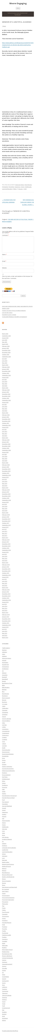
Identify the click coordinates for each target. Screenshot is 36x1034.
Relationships (5, 952)
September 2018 (6, 500)
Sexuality (4, 968)
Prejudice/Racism (6, 922)
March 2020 (5, 463)
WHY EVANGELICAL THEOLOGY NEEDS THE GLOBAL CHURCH (27, 202)
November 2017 (6, 521)
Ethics (3, 781)
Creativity (4, 739)
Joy (3, 841)
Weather (4, 1012)
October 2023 (5, 373)
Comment (5, 235)
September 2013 (6, 625)
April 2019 (4, 485)
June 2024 (4, 361)
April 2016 (4, 560)
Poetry (4, 908)
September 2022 (6, 400)
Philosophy (5, 904)
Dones (4, 760)
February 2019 (6, 490)
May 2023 (4, 383)
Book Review (28, 185)
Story (3, 985)
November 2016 (6, 546)
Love (3, 858)
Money (4, 879)
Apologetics (5, 662)
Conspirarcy (5, 729)
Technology (5, 991)
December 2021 (6, 419)
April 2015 (4, 585)
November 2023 (6, 371)
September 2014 (6, 600)
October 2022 (5, 398)
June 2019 (4, 481)
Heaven (4, 816)
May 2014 (4, 608)
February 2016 (6, 564)
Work (3, 1016)
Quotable (4, 941)
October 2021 (5, 423)
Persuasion (5, 902)
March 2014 (5, 612)
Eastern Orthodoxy (7, 766)
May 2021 (4, 433)
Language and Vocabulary (9, 847)
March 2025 (5, 344)
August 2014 (5, 602)
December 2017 (6, 519)
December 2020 (6, 444)
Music (3, 885)
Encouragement (6, 775)
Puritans (4, 937)
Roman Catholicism (7, 956)
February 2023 (6, 390)
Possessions (5, 916)
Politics (15, 189)
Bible (3, 685)
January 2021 (5, 442)
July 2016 (4, 554)
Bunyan (4, 700)
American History (19, 185)
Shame (4, 970)
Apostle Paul (5, 664)
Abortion (4, 650)
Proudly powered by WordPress (10, 1031)
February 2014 (6, 614)
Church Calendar (6, 718)
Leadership (5, 850)
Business (4, 702)
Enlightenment (6, 779)
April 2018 (4, 510)
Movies (4, 883)
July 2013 (4, 629)
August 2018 (5, 502)
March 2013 (5, 637)
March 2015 (5, 587)
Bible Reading (5, 687)
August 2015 (5, 577)
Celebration (5, 708)
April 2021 (4, 435)
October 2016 (5, 548)
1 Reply (4, 26)
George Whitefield (7, 806)
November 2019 (6, 471)
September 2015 (6, 575)
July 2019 (4, 479)
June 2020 (4, 456)
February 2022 (6, 415)
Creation (4, 737)
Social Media (5, 976)
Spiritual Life (5, 981)
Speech (4, 979)
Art (3, 671)
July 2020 (4, 454)
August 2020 (5, 452)
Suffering (4, 987)
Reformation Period (7, 949)
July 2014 (4, 604)
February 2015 (6, 589)
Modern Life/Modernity (8, 877)
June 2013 (4, 631)
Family (3, 791)
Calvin (3, 706)
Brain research (6, 698)
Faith (3, 789)
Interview (4, 829)
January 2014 (5, 616)
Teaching (4, 989)
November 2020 (6, 446)
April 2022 (4, 410)
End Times (5, 777)
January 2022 (5, 417)
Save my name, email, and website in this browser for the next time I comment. (17, 277)
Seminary (4, 962)
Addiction (4, 652)
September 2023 (6, 375)
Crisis (3, 741)
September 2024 (6, 356)
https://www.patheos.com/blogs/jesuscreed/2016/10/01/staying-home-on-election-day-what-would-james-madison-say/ (18, 45)
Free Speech (5, 802)
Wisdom (4, 1014)
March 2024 (5, 365)
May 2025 (4, 342)
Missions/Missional (7, 875)
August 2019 (5, 477)
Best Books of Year (7, 683)
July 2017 (4, 529)
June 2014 (4, 606)
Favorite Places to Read (8, 798)
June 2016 (4, 556)
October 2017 (5, 523)
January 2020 (5, 467)
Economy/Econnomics (8, 768)
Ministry (4, 870)
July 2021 (4, 429)
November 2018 (6, 496)
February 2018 (6, 515)
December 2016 (6, 544)
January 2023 (5, 392)
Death (3, 748)
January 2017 (5, 542)
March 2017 (5, 537)
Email (4, 261)
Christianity (5, 187)
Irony (3, 831)
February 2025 (6, 346)
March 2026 (5, 333)
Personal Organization (8, 899)
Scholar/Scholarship (7, 958)
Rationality (5, 945)
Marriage (4, 860)
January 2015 (5, 592)
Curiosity (4, 745)
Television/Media (6, 995)
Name (4, 254)
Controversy (5, 735)
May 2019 (4, 483)
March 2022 (5, 413)
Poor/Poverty (5, 912)
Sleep (3, 974)
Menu (18, 8)
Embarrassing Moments (8, 770)
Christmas (4, 714)
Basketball (5, 679)
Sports (4, 983)
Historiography (6, 820)
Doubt (3, 762)
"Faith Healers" (6, 648)
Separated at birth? (7, 964)
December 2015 (6, 569)
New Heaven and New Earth (9, 887)
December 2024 (6, 350)
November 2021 (6, 421)
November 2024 (6, 352)
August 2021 (5, 427)
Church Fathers (6, 721)
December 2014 (6, 594)
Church (4, 716)
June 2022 (4, 406)
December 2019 (6, 469)
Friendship (11, 187)
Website (4, 268)
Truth (3, 1006)
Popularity (5, 914)
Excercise (4, 787)
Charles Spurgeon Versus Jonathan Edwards (14, 310)
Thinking (4, 999)
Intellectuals (28, 187)
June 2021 (4, 431)
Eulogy (4, 783)
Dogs (3, 758)
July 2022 (4, 404)
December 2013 (6, 619)
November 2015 (6, 571)
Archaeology (5, 666)
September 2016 (6, 550)
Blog (3, 691)
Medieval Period (6, 866)
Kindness (4, 845)
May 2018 (4, 508)
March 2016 (5, 562)
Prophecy (4, 927)
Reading (4, 947)
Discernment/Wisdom (8, 754)
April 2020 (4, 460)
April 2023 (4, 386)
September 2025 (6, 336)
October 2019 (5, 473)
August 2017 (5, 527)
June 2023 (4, 381)
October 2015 (5, 573)
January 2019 (5, 492)
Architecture (5, 669)
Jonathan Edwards (7, 839)
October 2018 (5, 498)
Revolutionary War (7, 954)
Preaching (4, 920)
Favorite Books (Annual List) (9, 795)
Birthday (4, 689)
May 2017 (4, 533)
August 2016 (5, 552)
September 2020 (6, 450)
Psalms (4, 931)
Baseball (4, 677)
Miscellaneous (6, 872)
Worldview (5, 1018)
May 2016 (4, 558)
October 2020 (5, 448)
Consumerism (5, 731)
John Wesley (5, 837)
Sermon (4, 966)
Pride (3, 924)
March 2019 (5, 487)
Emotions (4, 773)
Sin (3, 972)
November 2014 (6, 596)
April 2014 (4, 610)
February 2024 (6, 367)
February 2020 (6, 465)
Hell (3, 818)
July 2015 (4, 579)
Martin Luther (5, 862)
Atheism (4, 673)
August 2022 (5, 402)
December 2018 (6, 494)
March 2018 (5, 512)
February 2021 (6, 440)
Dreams (4, 764)
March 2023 (5, 388)
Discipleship (5, 756)
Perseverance (6, 895)
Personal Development (8, 897)
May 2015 (4, 583)
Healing (4, 814)
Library (4, 854)
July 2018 (4, 504)
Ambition (4, 656)
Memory (4, 868)
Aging (3, 654)
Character (4, 710)
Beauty (4, 681)
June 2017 (4, 531)
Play (3, 906)
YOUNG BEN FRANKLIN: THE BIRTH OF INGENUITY (14, 317)
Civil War (4, 725)
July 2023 (4, 379)
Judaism (4, 843)
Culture (4, 743)
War (3, 1010)
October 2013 (5, 623)
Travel (3, 1001)
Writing (4, 1020)
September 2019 (6, 475)
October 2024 (5, 354)
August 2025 (5, 338)
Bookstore (5, 696)
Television (5, 993)
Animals (4, 660)
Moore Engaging (18, 3)
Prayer (4, 918)
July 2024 (4, 358)
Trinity (3, 1004)
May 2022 (4, 408)
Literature (4, 856)
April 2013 (4, 635)
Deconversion (6, 752)
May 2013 (4, 633)
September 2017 (6, 525)
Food (3, 800)
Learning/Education (7, 189)
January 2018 (5, 517)
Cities (3, 723)
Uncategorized (6, 1008)
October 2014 (5, 598)
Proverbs (4, 929)
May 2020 (4, 458)
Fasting (4, 793)
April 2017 (4, 535)
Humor (23, 187)
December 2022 (6, 394)
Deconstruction (6, 750)
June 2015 (4, 581)
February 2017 (6, 539)
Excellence (5, 785)
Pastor (4, 893)
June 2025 (4, 340)
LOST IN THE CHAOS (7, 312)
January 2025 (5, 348)
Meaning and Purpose (8, 864)
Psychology (5, 933)
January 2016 (5, 567)
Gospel (4, 808)
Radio (3, 943)
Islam (3, 833)
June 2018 (4, 506)
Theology (4, 997)
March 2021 (5, 438)
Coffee (4, 727)
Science (4, 960)
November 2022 (6, 396)
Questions (5, 939)
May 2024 (4, 363)
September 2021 (6, 425)
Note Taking (5, 891)
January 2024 (5, 369)
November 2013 (6, 621)
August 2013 (5, 627)
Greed (4, 810)
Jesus (3, 835)
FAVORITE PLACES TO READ (9, 315)
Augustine (4, 675)
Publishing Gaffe (6, 935)
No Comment (5, 889)
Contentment (5, 733)
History (4, 822)
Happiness (17, 187)
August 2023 (5, 377)
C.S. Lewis (4, 704)
